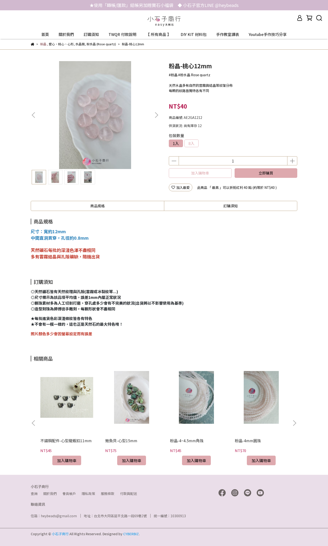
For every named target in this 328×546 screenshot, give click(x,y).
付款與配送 (128, 493)
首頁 (45, 34)
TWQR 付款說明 (122, 34)
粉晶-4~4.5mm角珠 (187, 440)
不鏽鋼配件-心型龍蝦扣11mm (66, 440)
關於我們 (66, 34)
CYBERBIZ (131, 533)
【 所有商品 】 (158, 34)
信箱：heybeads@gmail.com (54, 515)
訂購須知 (91, 34)
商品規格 (97, 205)
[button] (156, 115)
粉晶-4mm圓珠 (248, 440)
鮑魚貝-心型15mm (121, 440)
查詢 (34, 493)
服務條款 (107, 493)
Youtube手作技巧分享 (268, 34)
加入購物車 (200, 172)
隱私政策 (88, 493)
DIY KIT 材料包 (194, 34)
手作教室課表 (227, 34)
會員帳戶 (69, 493)
